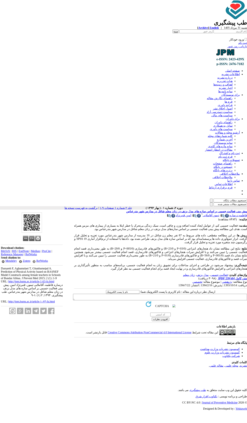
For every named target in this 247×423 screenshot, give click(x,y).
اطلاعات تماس (224, 184)
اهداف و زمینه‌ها (223, 84)
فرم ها (229, 101)
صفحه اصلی (232, 70)
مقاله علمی (216, 365)
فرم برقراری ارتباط (221, 187)
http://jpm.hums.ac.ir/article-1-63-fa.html (31, 281)
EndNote (24, 251)
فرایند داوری (225, 105)
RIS (14, 251)
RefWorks (31, 254)
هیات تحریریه (225, 81)
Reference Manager (12, 254)
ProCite (46, 251)
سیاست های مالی (222, 115)
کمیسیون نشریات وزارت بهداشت (220, 349)
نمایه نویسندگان (223, 142)
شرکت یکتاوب (231, 355)
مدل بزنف (203, 274)
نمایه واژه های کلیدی (220, 146)
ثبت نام (242, 42)
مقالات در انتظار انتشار (219, 149)
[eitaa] (12, 311)
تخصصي (197, 281)
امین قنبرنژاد (183, 215)
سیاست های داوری (221, 129)
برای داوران (233, 118)
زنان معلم (189, 274)
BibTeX (5, 251)
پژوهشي (227, 281)
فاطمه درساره (238, 215)
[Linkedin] (28, 311)
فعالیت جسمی (219, 274)
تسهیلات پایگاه (231, 160)
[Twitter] (43, 311)
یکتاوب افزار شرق (206, 396)
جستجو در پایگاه (223, 166)
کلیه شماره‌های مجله (220, 136)
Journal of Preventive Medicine (220, 402)
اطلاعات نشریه (231, 74)
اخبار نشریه (226, 87)
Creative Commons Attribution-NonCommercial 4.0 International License (149, 332)
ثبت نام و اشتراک (229, 153)
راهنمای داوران (224, 122)
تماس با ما (233, 180)
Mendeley (11, 260)
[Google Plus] (20, 311)
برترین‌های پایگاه (223, 170)
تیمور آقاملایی (211, 215)
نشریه (243, 365)
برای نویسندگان (230, 94)
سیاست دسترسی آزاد (220, 111)
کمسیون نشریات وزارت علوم (222, 352)
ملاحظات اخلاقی (230, 173)
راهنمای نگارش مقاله (220, 98)
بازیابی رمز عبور (237, 46)
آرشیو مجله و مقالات (227, 132)
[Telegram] (36, 311)
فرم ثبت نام (225, 156)
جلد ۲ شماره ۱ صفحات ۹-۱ (116, 207)
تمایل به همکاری (223, 125)
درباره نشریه (225, 77)
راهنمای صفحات (223, 163)
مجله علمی (231, 365)
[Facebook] (51, 311)
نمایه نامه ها (225, 91)
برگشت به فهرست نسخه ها (81, 207)
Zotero (26, 260)
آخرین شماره (225, 139)
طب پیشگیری (197, 390)
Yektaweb (241, 408)
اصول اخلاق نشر (223, 108)
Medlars (35, 251)
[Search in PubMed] (222, 216)
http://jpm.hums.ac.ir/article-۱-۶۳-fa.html (31, 301)
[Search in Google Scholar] (227, 216)
